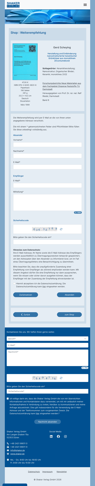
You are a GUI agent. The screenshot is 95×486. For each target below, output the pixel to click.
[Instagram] (65, 436)
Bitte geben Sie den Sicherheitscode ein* (32, 237)
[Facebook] (58, 436)
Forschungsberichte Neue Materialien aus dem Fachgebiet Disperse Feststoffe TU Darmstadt (62, 86)
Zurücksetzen (25, 295)
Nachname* (18, 151)
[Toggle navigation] (85, 5)
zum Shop (69, 314)
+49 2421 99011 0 (18, 443)
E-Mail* (16, 162)
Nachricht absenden (47, 421)
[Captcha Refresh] (61, 229)
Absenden (69, 295)
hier (44, 286)
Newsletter (62, 471)
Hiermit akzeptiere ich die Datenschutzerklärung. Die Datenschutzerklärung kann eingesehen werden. (41, 285)
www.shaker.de (17, 454)
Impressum (47, 471)
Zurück (27, 314)
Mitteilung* (18, 191)
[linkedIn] (51, 436)
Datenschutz (34, 471)
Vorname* (18, 140)
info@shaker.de (17, 450)
